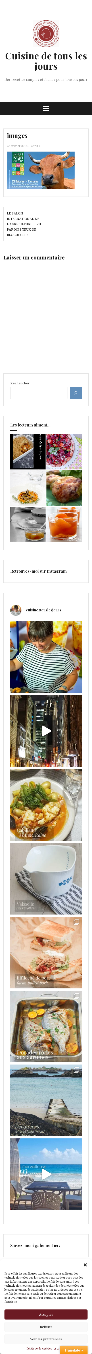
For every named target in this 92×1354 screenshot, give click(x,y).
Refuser (46, 1326)
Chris (34, 146)
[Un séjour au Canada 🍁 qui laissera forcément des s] (46, 731)
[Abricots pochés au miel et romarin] (64, 524)
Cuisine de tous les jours (46, 60)
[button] (85, 1265)
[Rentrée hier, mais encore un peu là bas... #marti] (46, 1174)
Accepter (46, 1314)
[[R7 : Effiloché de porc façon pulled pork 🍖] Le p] (46, 952)
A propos (60, 1348)
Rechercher (20, 383)
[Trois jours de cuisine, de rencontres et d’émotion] (46, 657)
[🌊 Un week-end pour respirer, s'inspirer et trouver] (46, 1100)
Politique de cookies (39, 1348)
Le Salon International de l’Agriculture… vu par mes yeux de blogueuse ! (24, 224)
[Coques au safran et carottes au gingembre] (28, 488)
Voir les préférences (46, 1339)
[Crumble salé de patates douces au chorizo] (28, 451)
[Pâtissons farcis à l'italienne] (64, 488)
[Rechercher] (76, 393)
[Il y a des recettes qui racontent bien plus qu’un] (46, 805)
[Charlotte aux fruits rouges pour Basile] (64, 451)
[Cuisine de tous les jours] (46, 35)
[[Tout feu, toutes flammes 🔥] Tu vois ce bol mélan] (46, 879)
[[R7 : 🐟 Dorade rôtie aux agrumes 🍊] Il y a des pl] (46, 1026)
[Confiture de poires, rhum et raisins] (28, 524)
